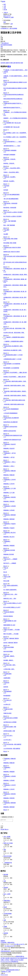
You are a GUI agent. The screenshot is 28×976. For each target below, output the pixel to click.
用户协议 (17, 958)
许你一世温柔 (6, 836)
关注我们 (21, 960)
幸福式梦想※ (6, 900)
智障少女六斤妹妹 (8, 843)
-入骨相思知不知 (7, 862)
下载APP (5, 12)
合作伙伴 (16, 960)
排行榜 (5, 9)
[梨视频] (3, 1)
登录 (4, 22)
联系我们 (7, 958)
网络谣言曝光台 (20, 956)
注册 (11, 23)
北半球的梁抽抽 (7, 913)
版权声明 (12, 958)
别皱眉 (5, 926)
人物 (4, 6)
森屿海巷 (5, 874)
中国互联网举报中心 (6, 951)
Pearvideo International (6, 961)
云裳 (4, 920)
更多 (9, 66)
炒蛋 (4, 881)
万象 (4, 8)
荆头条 (5, 80)
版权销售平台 (14, 961)
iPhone (5, 15)
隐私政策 (22, 958)
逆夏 (4, 849)
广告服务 (11, 960)
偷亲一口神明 (6, 894)
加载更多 (3, 940)
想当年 (5, 907)
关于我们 (3, 958)
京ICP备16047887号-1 (19, 944)
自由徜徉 (5, 887)
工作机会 (6, 960)
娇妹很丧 (5, 933)
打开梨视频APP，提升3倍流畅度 (9, 28)
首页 (4, 4)
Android (9, 15)
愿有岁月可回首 (7, 856)
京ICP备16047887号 (9, 946)
